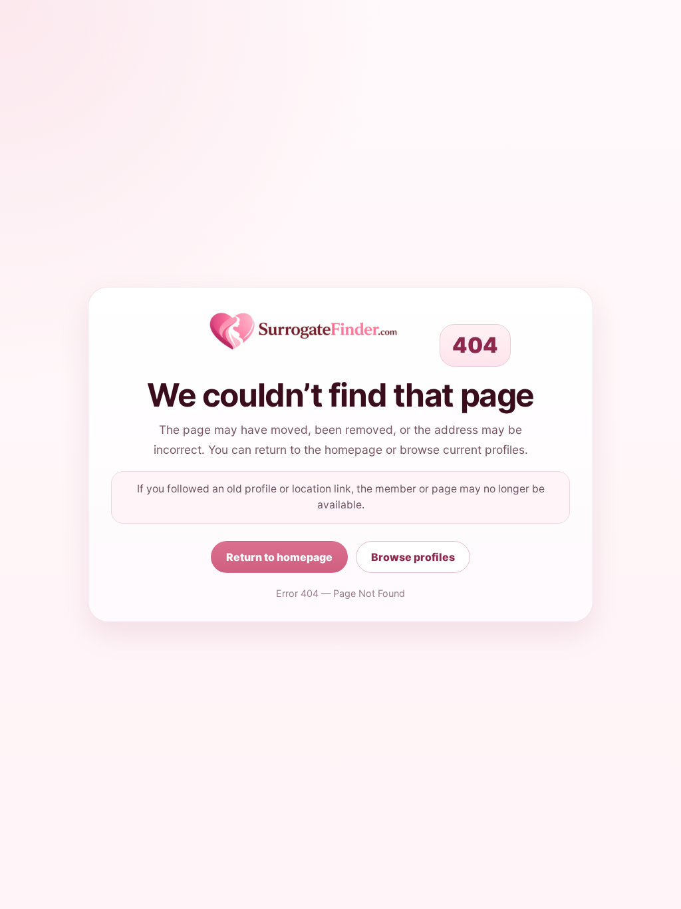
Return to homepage (279, 557)
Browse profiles (413, 557)
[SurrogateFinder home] (303, 331)
